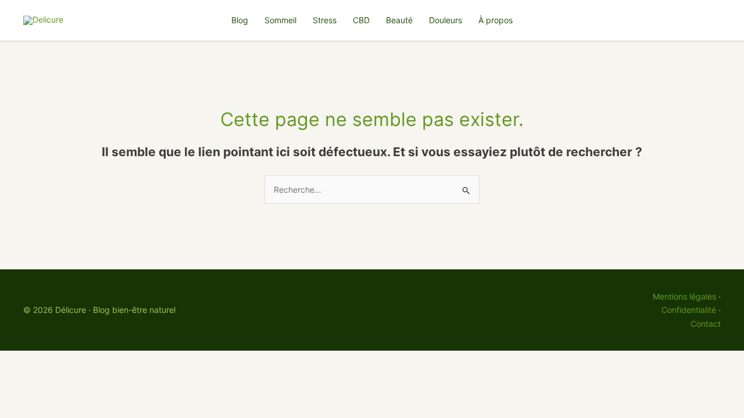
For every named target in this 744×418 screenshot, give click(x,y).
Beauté (399, 20)
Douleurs (445, 20)
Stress (325, 20)
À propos (495, 20)
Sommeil (280, 20)
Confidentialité (688, 310)
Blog (239, 20)
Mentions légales (684, 296)
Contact (706, 324)
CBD (361, 20)
